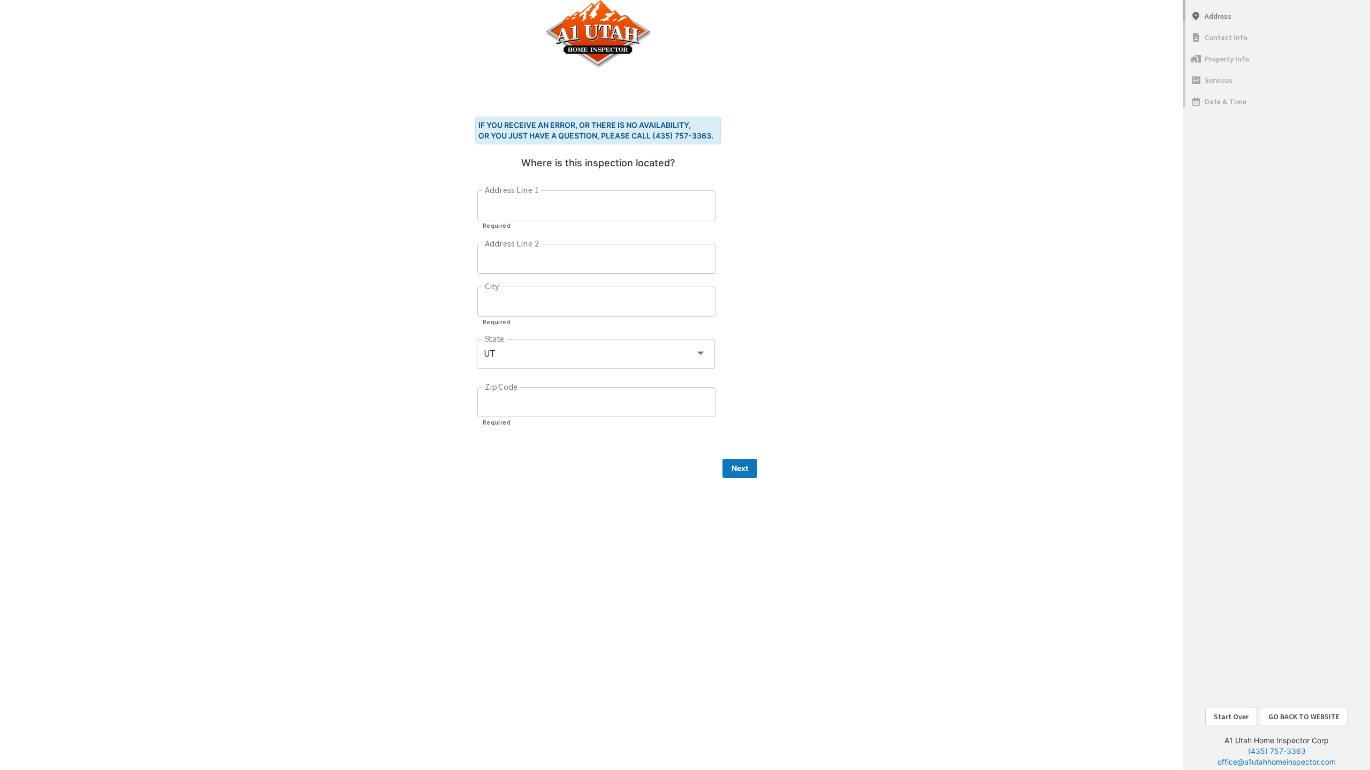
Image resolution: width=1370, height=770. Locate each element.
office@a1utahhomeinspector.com (1276, 761)
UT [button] (490, 354)
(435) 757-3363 (1277, 751)
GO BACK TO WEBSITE (1303, 716)
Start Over (1231, 716)
